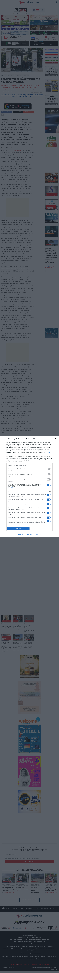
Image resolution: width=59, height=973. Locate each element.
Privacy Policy (38, 534)
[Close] (56, 439)
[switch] (49, 469)
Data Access (29, 534)
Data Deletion (21, 534)
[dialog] (29, 486)
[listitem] (29, 465)
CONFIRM (18, 528)
